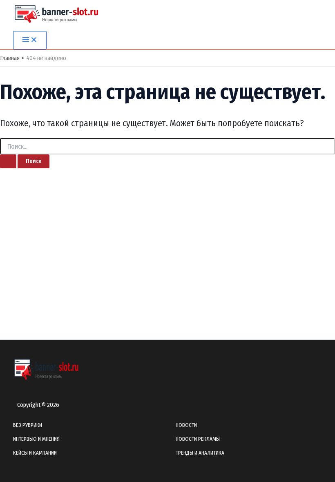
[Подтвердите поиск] (8, 161)
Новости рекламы (198, 439)
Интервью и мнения (36, 439)
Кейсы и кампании (35, 453)
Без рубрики (27, 425)
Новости (186, 425)
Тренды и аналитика (200, 453)
